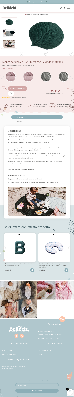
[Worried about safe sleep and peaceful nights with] (9, 308)
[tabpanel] (37, 201)
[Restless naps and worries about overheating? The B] (65, 290)
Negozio (30, 14)
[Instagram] (22, 336)
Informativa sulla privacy (50, 335)
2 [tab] (36, 213)
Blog (40, 354)
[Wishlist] (61, 8)
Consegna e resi (9, 354)
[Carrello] (64, 8)
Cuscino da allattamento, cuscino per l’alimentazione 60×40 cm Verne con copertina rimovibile (53, 265)
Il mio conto (7, 350)
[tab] (37, 117)
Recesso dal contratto (48, 338)
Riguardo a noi (44, 350)
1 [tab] (34, 213)
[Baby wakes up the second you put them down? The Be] (46, 290)
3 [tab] (37, 213)
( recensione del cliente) (18, 97)
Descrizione (20, 117)
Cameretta (36, 14)
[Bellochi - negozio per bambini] (9, 8)
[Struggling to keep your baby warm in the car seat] (27, 308)
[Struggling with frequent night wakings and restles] (9, 290)
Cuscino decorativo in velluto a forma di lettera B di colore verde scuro (19, 264)
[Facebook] (16, 336)
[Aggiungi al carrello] (32, 270)
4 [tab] (39, 213)
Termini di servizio (46, 331)
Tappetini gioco (44, 14)
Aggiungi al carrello (17, 88)
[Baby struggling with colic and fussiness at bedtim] (27, 290)
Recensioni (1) (20, 121)
